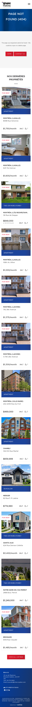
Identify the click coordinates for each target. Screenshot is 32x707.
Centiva (19, 704)
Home (9, 54)
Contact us (20, 54)
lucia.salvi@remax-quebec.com (16, 682)
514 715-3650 (10, 680)
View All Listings (16, 657)
